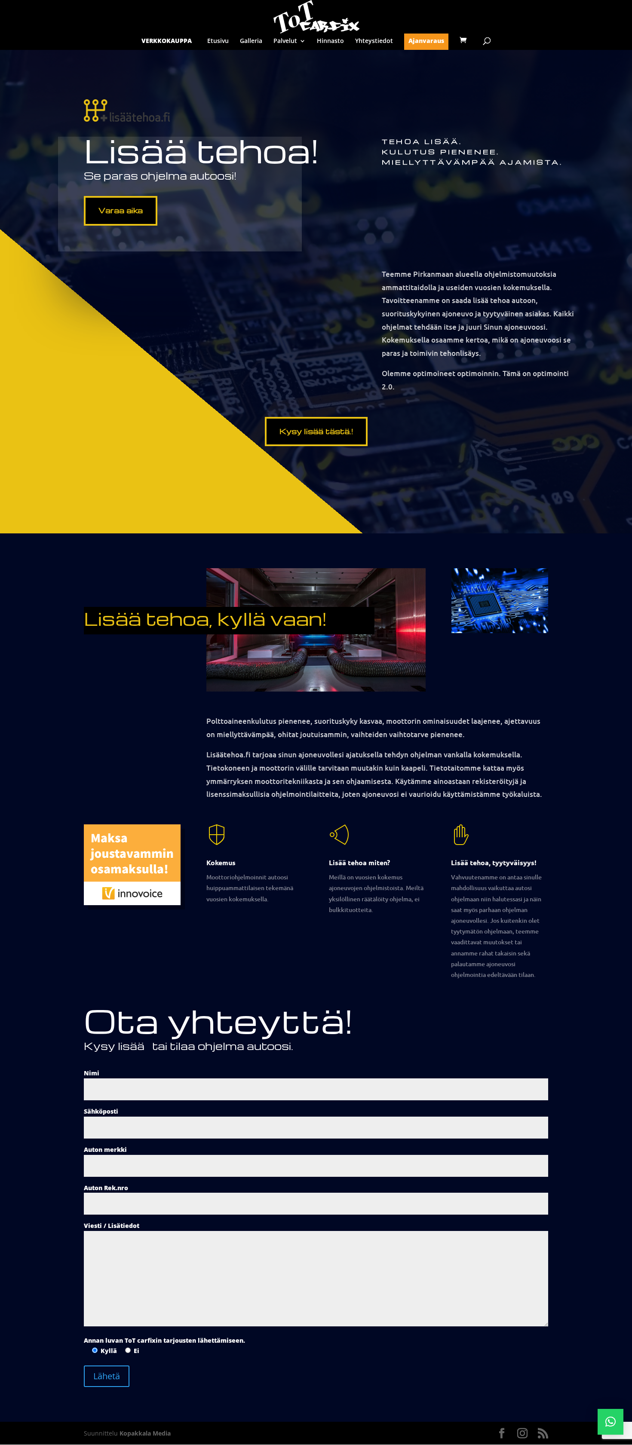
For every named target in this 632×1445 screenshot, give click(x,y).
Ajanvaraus (426, 41)
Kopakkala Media (145, 1433)
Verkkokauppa (166, 41)
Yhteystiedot (374, 41)
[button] (610, 1422)
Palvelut (285, 41)
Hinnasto (330, 41)
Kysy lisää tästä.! (316, 431)
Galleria (251, 41)
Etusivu (218, 41)
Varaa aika (120, 210)
